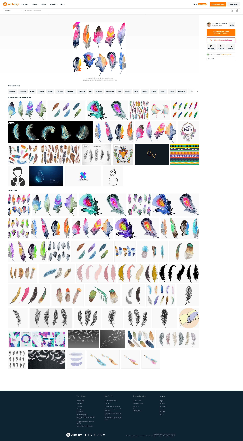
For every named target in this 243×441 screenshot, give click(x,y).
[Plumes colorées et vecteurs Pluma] (185, 110)
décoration (110, 91)
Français (162, 412)
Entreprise (80, 409)
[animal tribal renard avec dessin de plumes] (123, 154)
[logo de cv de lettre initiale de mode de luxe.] (152, 154)
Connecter (233, 4)
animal (154, 91)
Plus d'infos (211, 59)
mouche (144, 91)
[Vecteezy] (11, 4)
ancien (172, 91)
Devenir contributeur (137, 409)
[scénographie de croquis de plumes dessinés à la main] (96, 154)
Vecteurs (24, 4)
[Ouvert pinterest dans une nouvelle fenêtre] (94, 435)
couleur (41, 91)
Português (163, 406)
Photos (34, 4)
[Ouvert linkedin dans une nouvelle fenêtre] (91, 435)
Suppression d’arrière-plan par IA (85, 422)
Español (162, 403)
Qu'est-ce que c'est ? (226, 54)
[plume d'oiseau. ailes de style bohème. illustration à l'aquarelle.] (152, 251)
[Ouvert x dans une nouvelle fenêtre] (101, 435)
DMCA (107, 403)
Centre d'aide (137, 401)
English (162, 401)
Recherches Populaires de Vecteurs (113, 409)
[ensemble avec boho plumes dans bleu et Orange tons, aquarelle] (125, 251)
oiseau (50, 91)
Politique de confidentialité (148, 436)
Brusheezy (80, 401)
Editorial (53, 4)
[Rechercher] (232, 11)
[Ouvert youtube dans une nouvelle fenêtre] (104, 435)
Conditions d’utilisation (132, 436)
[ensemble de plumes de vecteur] (50, 132)
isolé (119, 91)
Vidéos (43, 4)
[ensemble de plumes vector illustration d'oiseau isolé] (96, 273)
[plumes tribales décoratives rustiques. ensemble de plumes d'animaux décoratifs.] (60, 154)
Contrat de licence (110, 401)
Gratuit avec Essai (221, 32)
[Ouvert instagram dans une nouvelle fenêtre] (88, 435)
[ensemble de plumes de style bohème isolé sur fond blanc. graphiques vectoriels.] (139, 110)
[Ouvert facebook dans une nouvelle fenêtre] (85, 435)
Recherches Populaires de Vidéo (113, 418)
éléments (60, 91)
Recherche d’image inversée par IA (86, 418)
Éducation (80, 412)
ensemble (23, 91)
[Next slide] (196, 91)
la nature (99, 91)
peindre (127, 91)
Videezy (79, 406)
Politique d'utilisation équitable (166, 436)
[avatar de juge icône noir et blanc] (18, 176)
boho (136, 91)
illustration (70, 91)
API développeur (82, 414)
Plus (61, 4)
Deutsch (162, 409)
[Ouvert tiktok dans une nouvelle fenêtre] (98, 435)
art (90, 91)
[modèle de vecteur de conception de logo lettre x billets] (83, 176)
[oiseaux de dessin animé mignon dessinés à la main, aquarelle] (160, 110)
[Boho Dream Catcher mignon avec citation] (188, 132)
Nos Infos (136, 406)
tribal (191, 91)
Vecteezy (79, 403)
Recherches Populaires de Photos (113, 414)
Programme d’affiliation (112, 406)
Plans (195, 4)
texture (162, 91)
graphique (181, 91)
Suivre (232, 25)
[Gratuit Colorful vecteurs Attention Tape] (184, 154)
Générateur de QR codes (85, 426)
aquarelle (12, 91)
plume (32, 91)
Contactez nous (138, 403)
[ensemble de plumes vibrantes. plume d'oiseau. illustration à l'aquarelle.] (29, 295)
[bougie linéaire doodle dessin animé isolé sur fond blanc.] (113, 176)
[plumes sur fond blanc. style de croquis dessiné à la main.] (188, 295)
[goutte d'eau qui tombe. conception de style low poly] (46, 176)
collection (82, 91)
